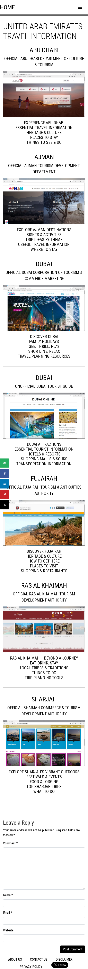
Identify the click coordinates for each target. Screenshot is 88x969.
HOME (7, 7)
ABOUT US (15, 959)
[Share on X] (4, 504)
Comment (10, 843)
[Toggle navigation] (80, 7)
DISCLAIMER (64, 959)
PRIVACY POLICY (31, 967)
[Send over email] (4, 463)
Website (8, 930)
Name (8, 895)
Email (7, 913)
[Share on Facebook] (4, 473)
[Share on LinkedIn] (4, 484)
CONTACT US (38, 959)
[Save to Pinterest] (4, 494)
